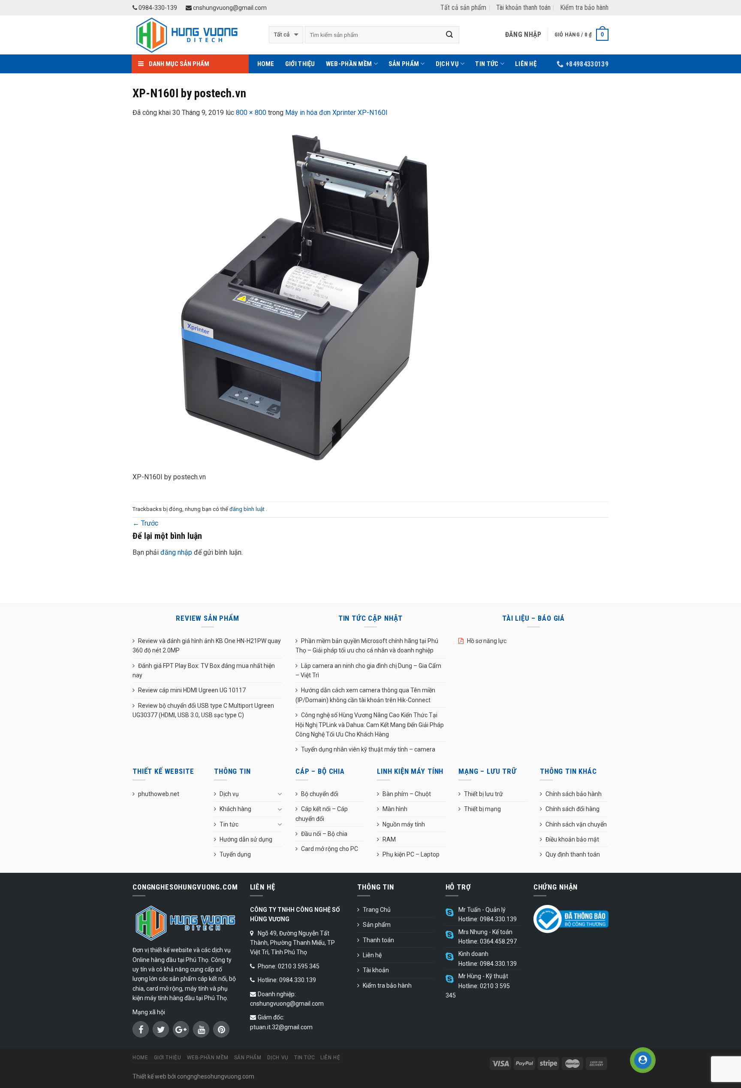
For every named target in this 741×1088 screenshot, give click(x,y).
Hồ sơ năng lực (486, 640)
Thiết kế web (149, 1076)
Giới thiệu (300, 64)
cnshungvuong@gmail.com (229, 7)
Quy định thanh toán (572, 854)
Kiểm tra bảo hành (584, 7)
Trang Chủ (377, 909)
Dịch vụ (447, 64)
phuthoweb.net (158, 793)
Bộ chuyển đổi (319, 793)
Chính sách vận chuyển (576, 824)
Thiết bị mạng (482, 808)
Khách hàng (235, 808)
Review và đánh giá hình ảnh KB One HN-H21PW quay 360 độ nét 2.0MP (207, 645)
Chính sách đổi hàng (572, 808)
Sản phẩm (404, 64)
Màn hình (395, 808)
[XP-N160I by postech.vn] (304, 299)
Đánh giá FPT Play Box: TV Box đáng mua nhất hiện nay (204, 670)
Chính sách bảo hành (573, 793)
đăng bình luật (247, 509)
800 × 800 (251, 112)
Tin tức (486, 64)
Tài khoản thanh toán (523, 7)
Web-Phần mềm (349, 64)
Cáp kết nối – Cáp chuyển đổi (321, 813)
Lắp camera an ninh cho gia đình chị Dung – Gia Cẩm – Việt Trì (368, 670)
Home (265, 64)
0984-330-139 (157, 7)
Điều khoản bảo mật (572, 839)
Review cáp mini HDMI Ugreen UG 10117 (192, 690)
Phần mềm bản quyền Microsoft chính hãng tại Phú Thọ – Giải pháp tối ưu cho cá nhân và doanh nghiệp (366, 645)
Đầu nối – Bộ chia (324, 833)
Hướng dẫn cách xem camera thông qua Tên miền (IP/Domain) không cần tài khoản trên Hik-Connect (365, 695)
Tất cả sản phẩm (463, 7)
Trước (145, 523)
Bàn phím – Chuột (407, 793)
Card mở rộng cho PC (329, 848)
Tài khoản (376, 970)
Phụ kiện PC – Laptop (411, 854)
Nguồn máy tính (404, 824)
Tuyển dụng (235, 854)
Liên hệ (525, 64)
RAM (389, 839)
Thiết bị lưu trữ (483, 793)
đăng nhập (176, 552)
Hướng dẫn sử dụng (246, 839)
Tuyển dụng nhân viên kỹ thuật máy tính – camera (368, 749)
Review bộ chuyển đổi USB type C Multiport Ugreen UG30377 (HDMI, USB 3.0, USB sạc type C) (203, 710)
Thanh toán (378, 940)
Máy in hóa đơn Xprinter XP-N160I (336, 112)
